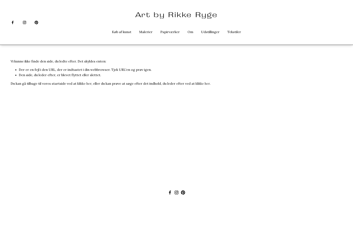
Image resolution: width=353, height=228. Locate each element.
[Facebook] (13, 22)
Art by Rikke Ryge (176, 14)
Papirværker (170, 32)
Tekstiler (234, 32)
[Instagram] (24, 22)
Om (190, 32)
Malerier (146, 32)
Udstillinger (210, 32)
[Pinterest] (36, 22)
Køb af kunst (121, 32)
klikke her (84, 83)
